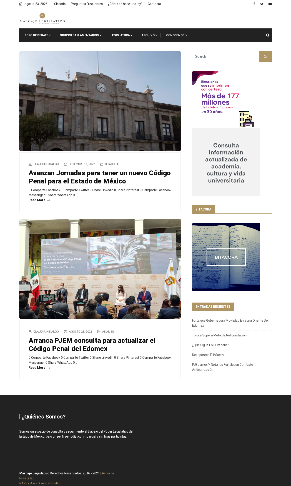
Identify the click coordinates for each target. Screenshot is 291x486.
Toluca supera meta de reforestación (219, 335)
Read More (37, 200)
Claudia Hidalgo (46, 164)
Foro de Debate (36, 35)
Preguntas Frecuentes (87, 4)
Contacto (154, 4)
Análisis (108, 331)
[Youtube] (270, 4)
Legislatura (120, 35)
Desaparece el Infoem (208, 355)
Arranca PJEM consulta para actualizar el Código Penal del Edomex (92, 344)
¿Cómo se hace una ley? (125, 4)
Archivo (148, 35)
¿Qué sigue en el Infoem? (210, 345)
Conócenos (175, 35)
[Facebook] (254, 4)
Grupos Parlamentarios (79, 35)
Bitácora (112, 164)
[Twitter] (261, 4)
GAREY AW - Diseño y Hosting (40, 483)
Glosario (60, 4)
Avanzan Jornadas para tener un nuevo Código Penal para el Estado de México (100, 177)
